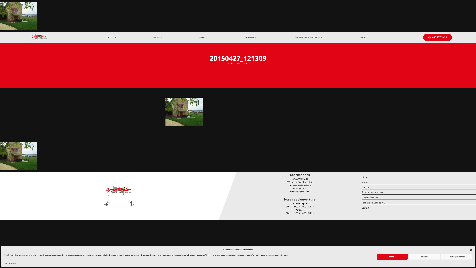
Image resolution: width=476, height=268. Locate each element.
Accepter (392, 257)
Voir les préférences (457, 257)
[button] (471, 250)
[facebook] (131, 201)
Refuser (424, 257)
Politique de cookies (10, 263)
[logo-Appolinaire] (38, 35)
